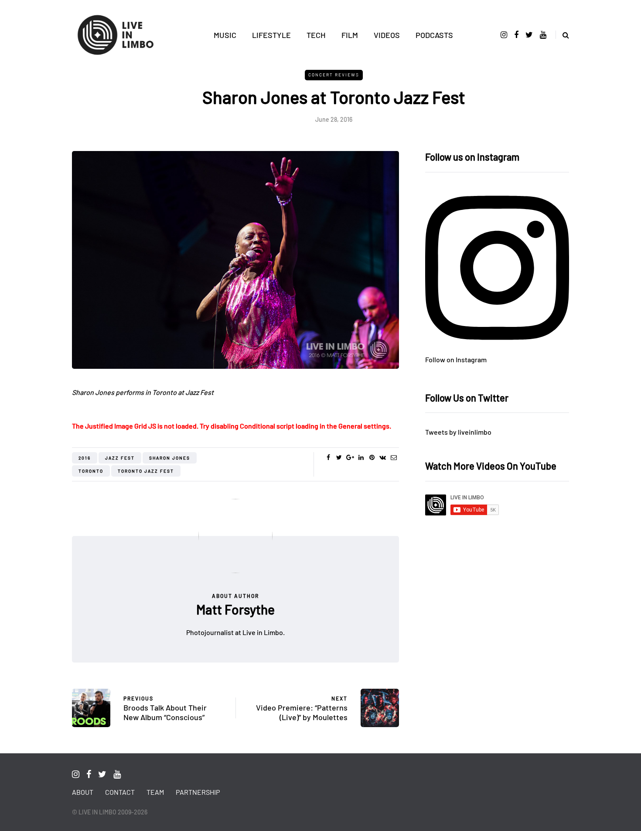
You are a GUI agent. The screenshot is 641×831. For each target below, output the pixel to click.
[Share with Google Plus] (349, 457)
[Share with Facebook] (328, 457)
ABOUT (82, 792)
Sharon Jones (169, 457)
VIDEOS (387, 35)
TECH (316, 35)
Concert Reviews (333, 74)
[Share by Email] (393, 457)
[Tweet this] (339, 457)
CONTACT (120, 792)
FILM (349, 35)
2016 (84, 457)
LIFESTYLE (271, 35)
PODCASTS (434, 35)
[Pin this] (371, 457)
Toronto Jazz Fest (146, 471)
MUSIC (225, 35)
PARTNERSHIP (198, 792)
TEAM (155, 792)
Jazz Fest (120, 457)
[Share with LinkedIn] (360, 457)
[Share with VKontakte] (382, 457)
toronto (90, 471)
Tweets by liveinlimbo (458, 432)
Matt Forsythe (235, 609)
